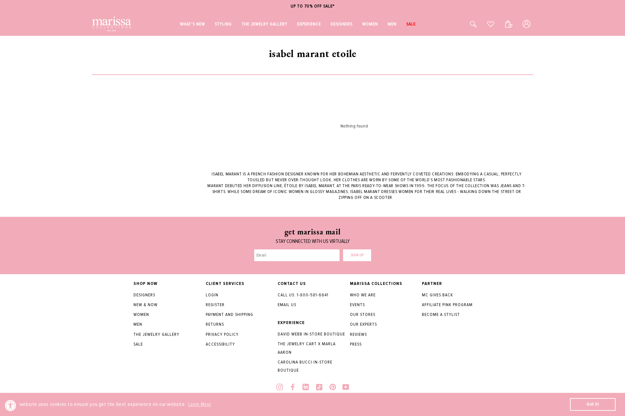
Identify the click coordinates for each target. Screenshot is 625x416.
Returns (215, 324)
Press (356, 344)
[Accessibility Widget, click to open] (10, 405)
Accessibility (220, 344)
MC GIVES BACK (437, 295)
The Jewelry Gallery (156, 334)
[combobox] (466, 24)
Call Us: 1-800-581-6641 (303, 295)
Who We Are (363, 295)
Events (357, 304)
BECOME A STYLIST (441, 314)
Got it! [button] (593, 404)
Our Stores (362, 314)
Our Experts (363, 324)
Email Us (287, 304)
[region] (312, 6)
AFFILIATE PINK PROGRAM (447, 304)
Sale (138, 344)
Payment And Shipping (229, 314)
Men (137, 324)
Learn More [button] (199, 404)
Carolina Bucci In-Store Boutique (305, 366)
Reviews (358, 334)
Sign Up (357, 255)
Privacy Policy (222, 334)
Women (141, 314)
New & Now (145, 304)
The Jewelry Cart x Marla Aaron (307, 348)
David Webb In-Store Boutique (311, 334)
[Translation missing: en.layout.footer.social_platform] (279, 388)
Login (212, 295)
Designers (144, 295)
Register (215, 304)
